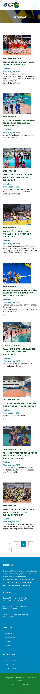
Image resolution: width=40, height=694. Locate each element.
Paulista (8, 633)
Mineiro (8, 641)
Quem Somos (10, 660)
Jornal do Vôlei (19, 678)
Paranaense (10, 637)
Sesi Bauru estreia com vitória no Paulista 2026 (16, 616)
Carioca (8, 645)
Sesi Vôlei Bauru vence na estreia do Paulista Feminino (17, 607)
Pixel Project (25, 684)
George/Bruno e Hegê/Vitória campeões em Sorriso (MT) (15, 599)
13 (24, 549)
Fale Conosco (10, 664)
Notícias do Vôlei (12, 668)
